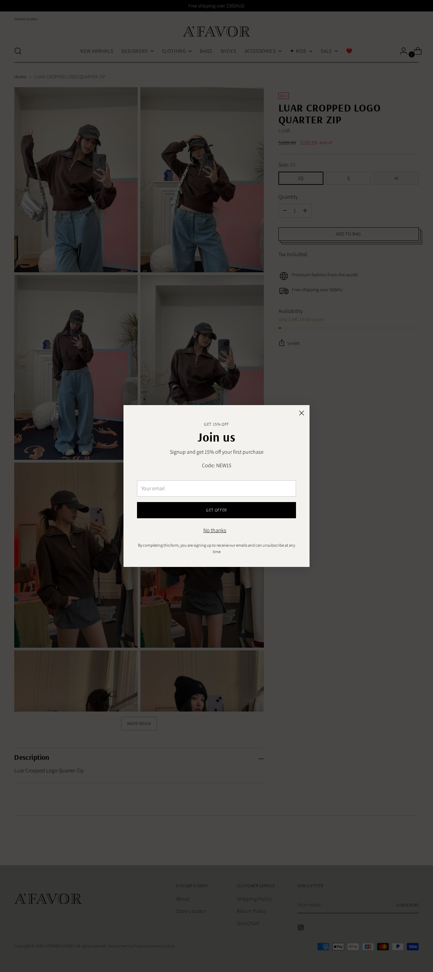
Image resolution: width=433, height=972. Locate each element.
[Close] (301, 413)
